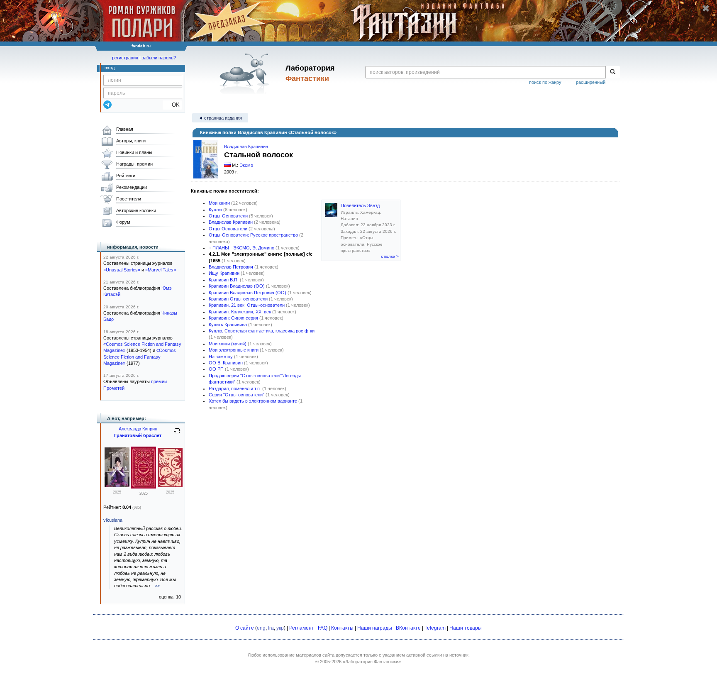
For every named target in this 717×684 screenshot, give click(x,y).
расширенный (590, 82)
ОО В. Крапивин (226, 362)
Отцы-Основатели (228, 215)
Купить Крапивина (228, 324)
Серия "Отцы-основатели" (236, 394)
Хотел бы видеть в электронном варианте (253, 400)
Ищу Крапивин (224, 273)
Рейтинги (125, 175)
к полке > (390, 256)
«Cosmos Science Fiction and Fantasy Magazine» (139, 357)
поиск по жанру (545, 82)
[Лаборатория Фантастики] (245, 73)
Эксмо (246, 165)
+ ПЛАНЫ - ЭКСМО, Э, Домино (241, 247)
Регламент (301, 628)
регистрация (125, 57)
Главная (124, 129)
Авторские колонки (136, 210)
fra (271, 628)
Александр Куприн (138, 428)
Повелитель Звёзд (360, 205)
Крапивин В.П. (224, 279)
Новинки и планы (134, 152)
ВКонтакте (408, 628)
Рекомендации (131, 187)
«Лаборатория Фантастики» (372, 661)
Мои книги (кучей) (227, 343)
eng (261, 628)
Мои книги (219, 202)
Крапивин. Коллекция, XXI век (240, 311)
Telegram (435, 628)
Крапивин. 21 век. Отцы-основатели (247, 305)
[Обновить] (177, 434)
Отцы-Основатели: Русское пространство (253, 234)
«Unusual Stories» (121, 269)
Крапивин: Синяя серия (233, 317)
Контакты (342, 628)
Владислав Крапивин (246, 146)
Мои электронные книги (234, 349)
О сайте (244, 628)
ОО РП (216, 368)
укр (280, 628)
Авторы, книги (131, 140)
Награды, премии (134, 163)
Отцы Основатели (228, 228)
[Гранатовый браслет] (117, 485)
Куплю (215, 209)
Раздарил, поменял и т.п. (235, 388)
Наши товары (465, 628)
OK (172, 105)
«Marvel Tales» (160, 269)
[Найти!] (612, 72)
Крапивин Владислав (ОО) (237, 285)
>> (157, 585)
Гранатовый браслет (137, 435)
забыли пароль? (159, 57)
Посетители (128, 198)
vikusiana (112, 520)
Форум (123, 222)
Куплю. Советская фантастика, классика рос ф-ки (262, 330)
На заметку (221, 356)
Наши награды (374, 628)
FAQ (322, 628)
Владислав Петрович (231, 266)
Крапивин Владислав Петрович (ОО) (247, 292)
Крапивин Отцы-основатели (238, 298)
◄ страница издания (220, 117)
